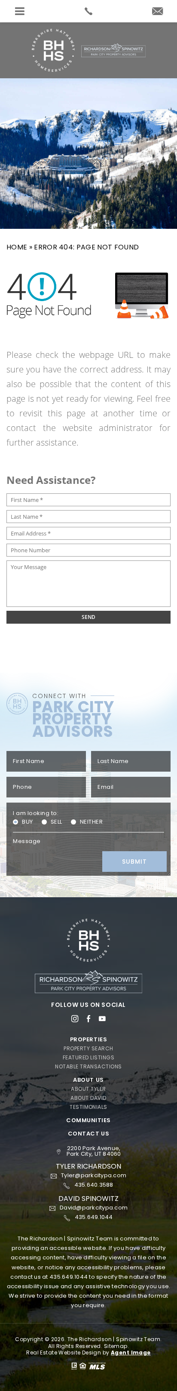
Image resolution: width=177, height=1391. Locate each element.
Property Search (88, 1048)
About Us (88, 1080)
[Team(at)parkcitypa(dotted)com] (157, 11)
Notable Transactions (88, 1066)
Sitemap (116, 1346)
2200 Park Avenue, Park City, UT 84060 (94, 1151)
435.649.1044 (68, 1277)
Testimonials (88, 1107)
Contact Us (88, 1133)
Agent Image (131, 1352)
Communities (88, 1120)
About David (88, 1098)
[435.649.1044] (88, 11)
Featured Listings (88, 1057)
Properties (88, 1039)
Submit (134, 861)
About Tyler (88, 1089)
